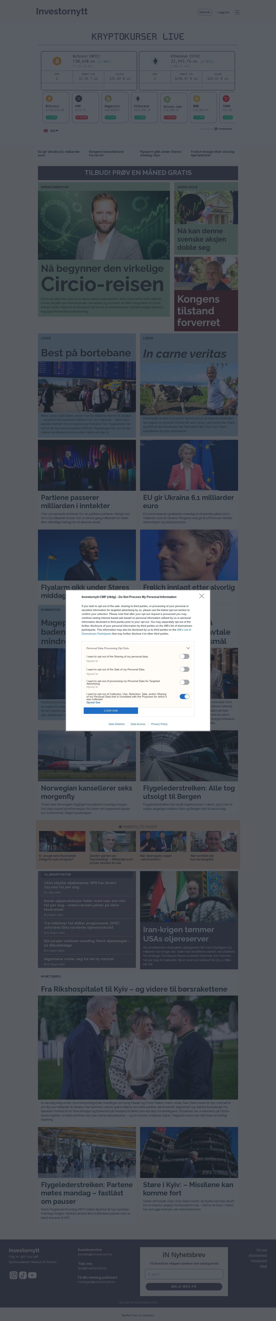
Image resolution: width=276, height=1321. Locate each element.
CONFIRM (111, 710)
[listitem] (138, 648)
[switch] (184, 656)
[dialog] (138, 660)
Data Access (138, 723)
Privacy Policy (159, 723)
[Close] (203, 597)
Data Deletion (117, 723)
